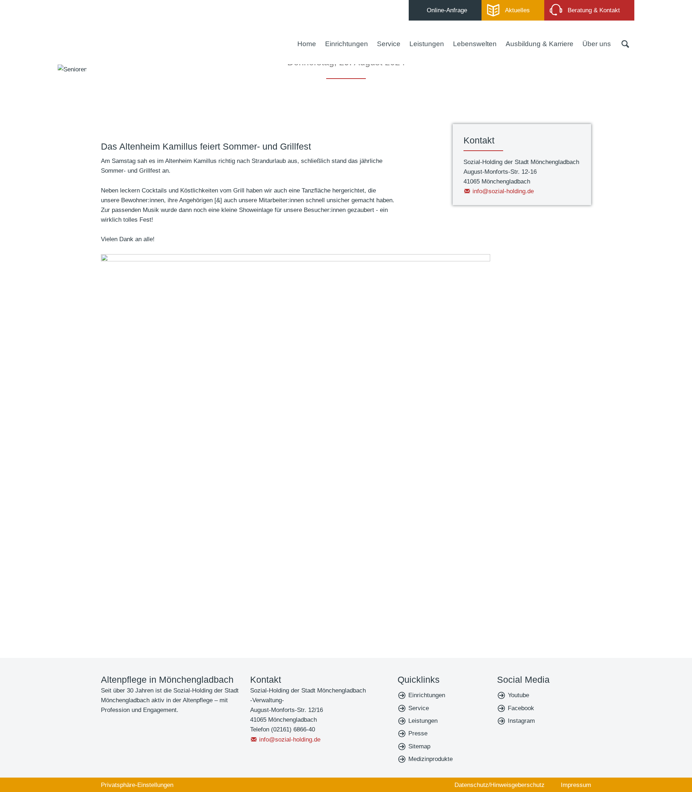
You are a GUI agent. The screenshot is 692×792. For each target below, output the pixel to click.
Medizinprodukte (430, 759)
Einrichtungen (346, 44)
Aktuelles (517, 10)
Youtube (518, 695)
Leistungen (426, 44)
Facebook (521, 708)
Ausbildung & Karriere (539, 44)
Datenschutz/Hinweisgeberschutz (499, 785)
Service (388, 44)
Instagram (521, 720)
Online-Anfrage (447, 10)
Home (306, 44)
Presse (417, 733)
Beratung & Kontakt (594, 10)
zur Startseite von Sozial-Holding (101, 30)
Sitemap (419, 746)
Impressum (576, 785)
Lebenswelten (475, 44)
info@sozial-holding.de (503, 191)
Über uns (596, 44)
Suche (625, 44)
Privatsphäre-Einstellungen (137, 785)
